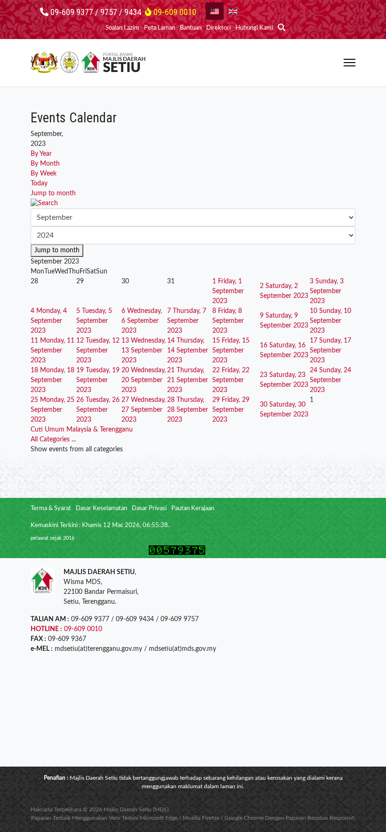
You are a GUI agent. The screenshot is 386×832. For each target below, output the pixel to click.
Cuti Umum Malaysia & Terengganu (82, 429)
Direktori (218, 28)
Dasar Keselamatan (101, 508)
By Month (45, 163)
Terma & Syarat (51, 508)
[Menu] (349, 62)
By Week (43, 173)
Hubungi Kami (254, 28)
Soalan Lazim (122, 28)
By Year (41, 154)
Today (39, 183)
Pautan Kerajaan (192, 508)
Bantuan (190, 28)
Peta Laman (159, 28)
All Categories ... (53, 439)
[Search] (193, 203)
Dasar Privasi (149, 508)
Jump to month (53, 193)
